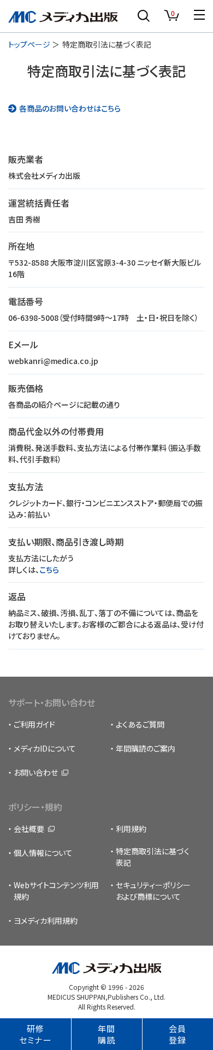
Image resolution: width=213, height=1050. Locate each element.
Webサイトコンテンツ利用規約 (56, 890)
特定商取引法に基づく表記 (153, 857)
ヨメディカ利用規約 (46, 920)
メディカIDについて (45, 748)
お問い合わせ (36, 772)
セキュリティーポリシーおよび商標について (153, 890)
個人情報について (43, 852)
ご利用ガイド (34, 724)
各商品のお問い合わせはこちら (70, 108)
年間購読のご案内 (145, 748)
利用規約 (131, 828)
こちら (49, 569)
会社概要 (29, 828)
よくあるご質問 (140, 724)
